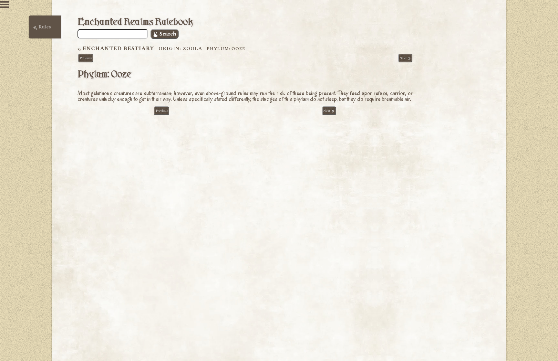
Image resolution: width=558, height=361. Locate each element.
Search (167, 34)
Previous (85, 58)
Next (403, 58)
